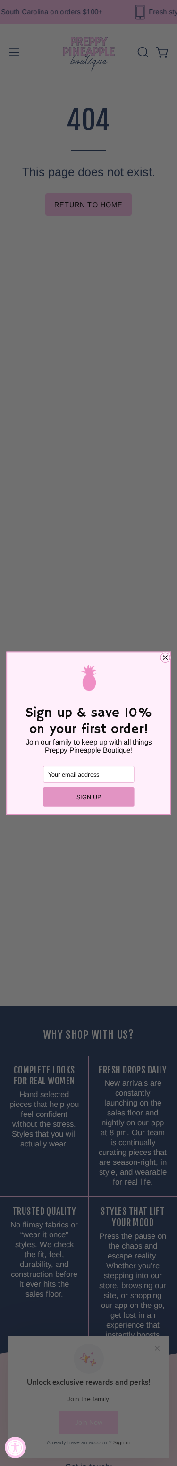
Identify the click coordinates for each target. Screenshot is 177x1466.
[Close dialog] (164, 657)
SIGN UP (88, 796)
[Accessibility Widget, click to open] (15, 1447)
